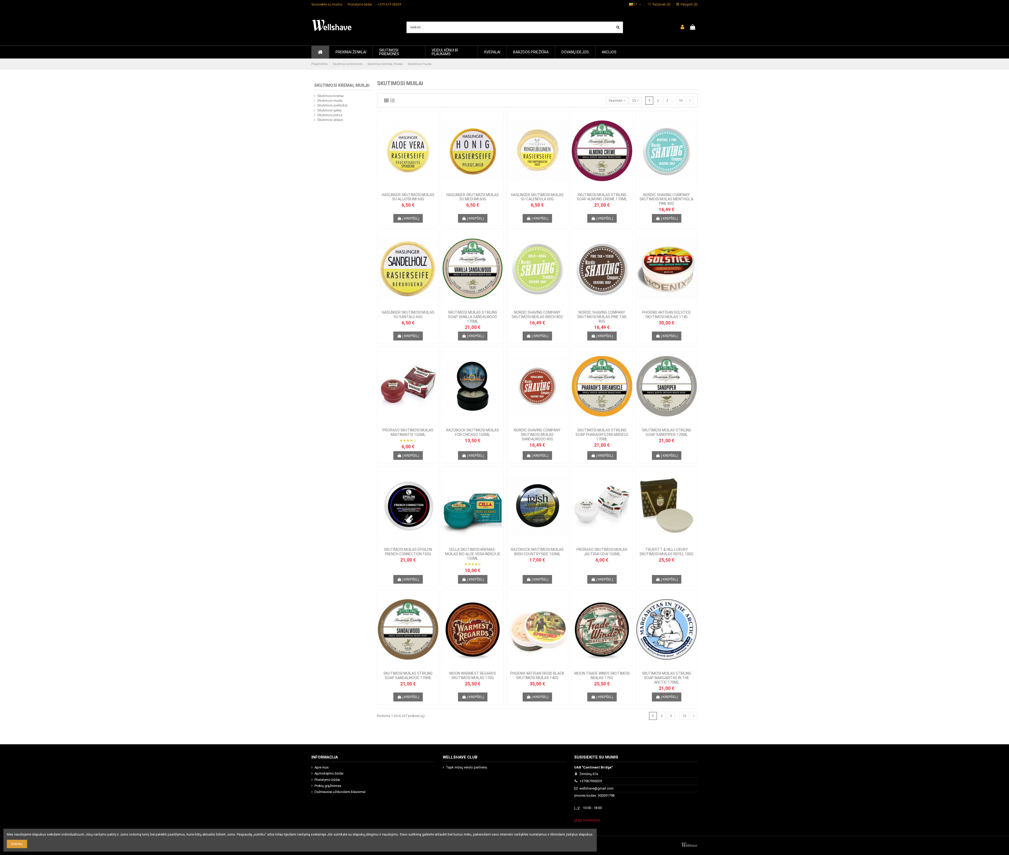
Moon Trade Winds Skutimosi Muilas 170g (602, 675)
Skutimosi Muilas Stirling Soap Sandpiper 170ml (666, 432)
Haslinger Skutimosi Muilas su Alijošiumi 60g (408, 197)
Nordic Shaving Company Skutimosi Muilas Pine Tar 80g (601, 316)
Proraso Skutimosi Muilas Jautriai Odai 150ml (601, 551)
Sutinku (17, 844)
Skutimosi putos (329, 115)
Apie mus (322, 767)
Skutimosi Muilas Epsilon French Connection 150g (408, 551)
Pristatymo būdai (360, 4)
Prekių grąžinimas (328, 786)
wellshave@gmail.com (596, 788)
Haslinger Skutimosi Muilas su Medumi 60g (472, 197)
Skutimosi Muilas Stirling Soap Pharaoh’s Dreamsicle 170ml (602, 434)
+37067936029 (590, 781)
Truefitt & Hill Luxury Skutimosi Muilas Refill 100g (666, 551)
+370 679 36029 (389, 4)
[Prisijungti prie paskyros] (682, 27)
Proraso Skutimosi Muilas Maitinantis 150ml (408, 432)
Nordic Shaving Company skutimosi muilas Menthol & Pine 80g (666, 199)
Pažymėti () (661, 4)
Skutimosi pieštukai (332, 105)
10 (680, 101)
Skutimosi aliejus (330, 120)
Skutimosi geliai (329, 110)
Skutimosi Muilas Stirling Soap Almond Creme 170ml (602, 197)
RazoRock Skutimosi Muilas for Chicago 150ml (472, 432)
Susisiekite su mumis (327, 4)
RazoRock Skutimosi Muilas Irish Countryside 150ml (537, 551)
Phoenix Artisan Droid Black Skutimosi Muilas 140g (537, 675)
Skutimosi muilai (329, 101)
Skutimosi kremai (330, 96)
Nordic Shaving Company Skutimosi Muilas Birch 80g (537, 314)
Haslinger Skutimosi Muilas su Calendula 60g (537, 197)
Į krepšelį (410, 218)
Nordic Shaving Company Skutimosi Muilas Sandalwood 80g (537, 434)
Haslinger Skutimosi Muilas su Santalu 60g (408, 314)
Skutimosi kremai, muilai (341, 85)
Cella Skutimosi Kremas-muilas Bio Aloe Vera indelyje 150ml (472, 554)
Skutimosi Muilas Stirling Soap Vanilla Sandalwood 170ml (472, 316)
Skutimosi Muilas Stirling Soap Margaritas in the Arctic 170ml (666, 677)
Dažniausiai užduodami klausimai (340, 792)
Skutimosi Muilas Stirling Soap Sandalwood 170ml (408, 675)
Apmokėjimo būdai (329, 773)
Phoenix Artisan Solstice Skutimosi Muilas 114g (666, 314)
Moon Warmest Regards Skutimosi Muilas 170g (472, 675)
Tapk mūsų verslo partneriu (466, 767)
